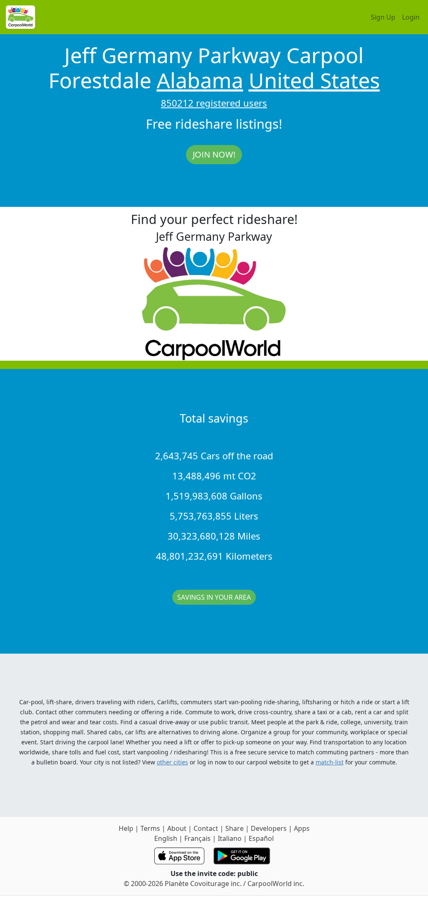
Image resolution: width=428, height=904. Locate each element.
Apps (302, 828)
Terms (150, 828)
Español (261, 838)
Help (126, 828)
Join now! (214, 154)
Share (234, 828)
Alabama (200, 80)
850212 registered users (214, 103)
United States (314, 80)
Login (411, 17)
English (165, 838)
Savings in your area (214, 597)
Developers (269, 828)
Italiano (230, 838)
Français (197, 838)
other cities (172, 762)
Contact (206, 828)
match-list (330, 762)
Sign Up (383, 17)
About (176, 828)
